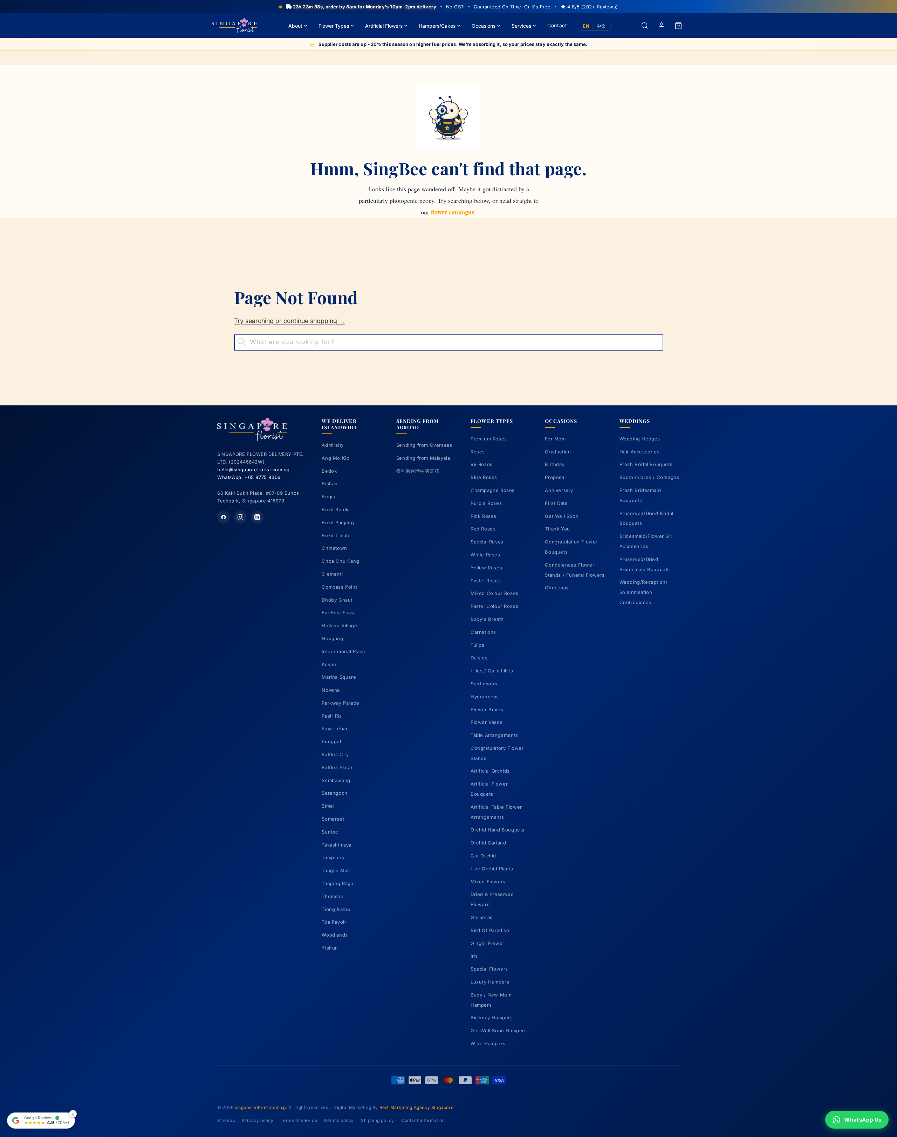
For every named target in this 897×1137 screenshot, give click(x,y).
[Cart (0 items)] (678, 26)
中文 (601, 26)
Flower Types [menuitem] (334, 26)
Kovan (329, 664)
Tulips (478, 645)
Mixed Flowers (488, 881)
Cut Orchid (483, 855)
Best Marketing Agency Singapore (416, 1107)
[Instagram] (240, 517)
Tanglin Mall (336, 870)
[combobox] (448, 342)
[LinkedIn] (257, 517)
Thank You (557, 529)
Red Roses (483, 529)
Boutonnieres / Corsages (649, 477)
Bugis (328, 496)
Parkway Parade (340, 703)
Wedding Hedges (639, 438)
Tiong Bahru (336, 909)
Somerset (333, 819)
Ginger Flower (488, 943)
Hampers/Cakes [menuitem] (437, 26)
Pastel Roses (486, 580)
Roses (478, 451)
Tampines (333, 857)
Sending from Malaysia (423, 458)
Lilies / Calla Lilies (492, 670)
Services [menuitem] (521, 26)
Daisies (479, 657)
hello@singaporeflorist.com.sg (253, 469)
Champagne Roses (493, 490)
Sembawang (336, 780)
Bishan (330, 483)
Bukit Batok (335, 509)
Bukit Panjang (338, 522)
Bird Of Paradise (490, 930)
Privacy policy (257, 1120)
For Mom (555, 438)
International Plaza (343, 651)
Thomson (332, 896)
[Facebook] (223, 517)
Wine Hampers (488, 1043)
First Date (556, 503)
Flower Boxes (487, 709)
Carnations (483, 632)
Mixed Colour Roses (495, 593)
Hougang (332, 638)
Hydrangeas (485, 696)
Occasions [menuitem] (483, 26)
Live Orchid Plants (492, 868)
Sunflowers (484, 683)
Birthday (554, 464)
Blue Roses (484, 477)
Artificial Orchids (490, 771)
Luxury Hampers (490, 982)
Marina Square (339, 677)
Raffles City (335, 754)
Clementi (332, 574)
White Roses (485, 554)
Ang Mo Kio (335, 458)
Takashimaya (336, 845)
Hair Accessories (639, 451)
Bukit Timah (335, 535)
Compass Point (339, 587)
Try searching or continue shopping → (289, 320)
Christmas (556, 587)
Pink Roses (484, 516)
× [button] (73, 1114)
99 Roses (482, 464)
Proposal (555, 477)
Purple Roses (486, 503)
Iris (474, 956)
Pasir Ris (332, 716)
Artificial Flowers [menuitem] (384, 26)
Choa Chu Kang (340, 561)
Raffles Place (337, 767)
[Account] (662, 26)
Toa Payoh (334, 922)
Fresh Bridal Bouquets (646, 464)
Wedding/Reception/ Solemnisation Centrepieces (643, 592)
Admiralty (332, 445)
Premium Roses (489, 438)
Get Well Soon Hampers (499, 1030)
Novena (331, 690)
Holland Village (339, 625)
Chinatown (334, 548)
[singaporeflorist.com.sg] (234, 25)
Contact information (423, 1120)
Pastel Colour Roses (494, 606)
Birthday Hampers (492, 1017)
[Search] (645, 26)
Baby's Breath (487, 619)
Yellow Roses (486, 567)
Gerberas (482, 917)
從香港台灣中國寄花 (417, 471)
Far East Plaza (338, 612)
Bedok (329, 471)
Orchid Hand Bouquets (498, 830)
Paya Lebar (335, 728)
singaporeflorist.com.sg (260, 1107)
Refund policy (339, 1120)
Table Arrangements (494, 735)
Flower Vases (486, 722)
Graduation (558, 451)
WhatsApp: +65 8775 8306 (249, 477)
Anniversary (559, 490)
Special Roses (487, 541)
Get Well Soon (561, 516)
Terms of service (299, 1120)
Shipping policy (377, 1120)
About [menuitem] (295, 26)
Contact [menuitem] (557, 25)
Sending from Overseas (424, 445)
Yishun (330, 948)
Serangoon (334, 793)
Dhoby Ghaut (337, 600)
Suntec (330, 832)
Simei (328, 806)
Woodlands (335, 935)
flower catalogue (452, 212)
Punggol (331, 741)
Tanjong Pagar (338, 883)
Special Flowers (489, 969)
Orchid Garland (488, 842)
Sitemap (226, 1120)
